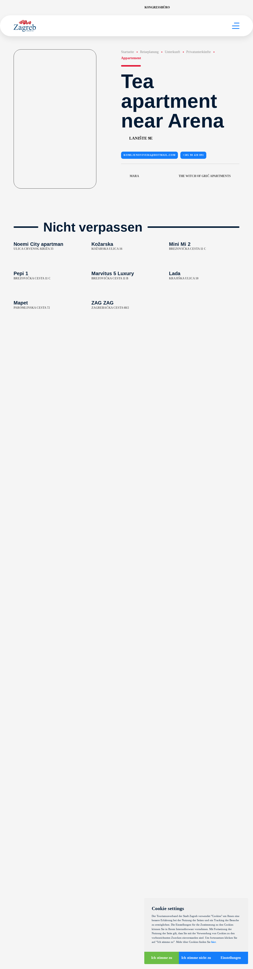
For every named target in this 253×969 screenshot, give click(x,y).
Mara (134, 176)
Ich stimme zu (161, 958)
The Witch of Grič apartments (205, 176)
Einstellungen (231, 958)
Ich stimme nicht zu (196, 958)
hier (213, 941)
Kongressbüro (157, 7)
